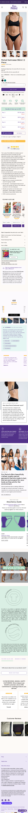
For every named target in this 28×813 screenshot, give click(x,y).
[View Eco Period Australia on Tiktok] (5, 800)
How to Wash (4, 245)
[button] (23, 7)
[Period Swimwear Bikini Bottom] (7, 207)
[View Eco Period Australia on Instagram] (2, 800)
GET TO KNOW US (6, 494)
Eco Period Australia (9, 807)
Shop (2, 756)
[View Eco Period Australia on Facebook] (9, 800)
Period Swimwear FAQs (6, 239)
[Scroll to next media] (25, 321)
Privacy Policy (4, 809)
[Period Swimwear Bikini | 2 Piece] (4, 54)
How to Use (4, 242)
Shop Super (4, 540)
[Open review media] (4, 320)
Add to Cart (7, 225)
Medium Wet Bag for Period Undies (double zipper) (16, 252)
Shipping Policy (17, 809)
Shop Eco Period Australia (14, 571)
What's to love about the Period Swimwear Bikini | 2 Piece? (11, 236)
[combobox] (7, 222)
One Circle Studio (21, 807)
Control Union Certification (14, 611)
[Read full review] (10, 363)
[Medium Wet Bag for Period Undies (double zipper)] (5, 253)
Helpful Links (4, 761)
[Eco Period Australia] (14, 7)
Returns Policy (10, 809)
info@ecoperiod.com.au (8, 785)
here (26, 615)
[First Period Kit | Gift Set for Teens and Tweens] (16, 207)
